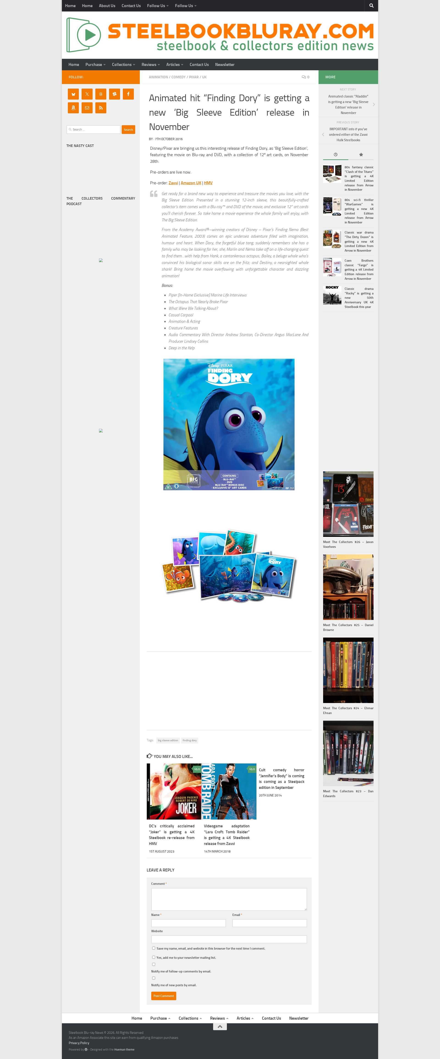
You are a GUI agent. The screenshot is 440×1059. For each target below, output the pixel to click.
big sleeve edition (168, 740)
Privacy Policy (79, 1043)
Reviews (149, 64)
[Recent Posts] (335, 155)
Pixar (194, 77)
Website (157, 931)
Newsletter (225, 64)
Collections (122, 64)
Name (156, 915)
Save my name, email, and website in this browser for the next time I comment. (211, 948)
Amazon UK (191, 182)
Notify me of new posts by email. (173, 985)
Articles (173, 64)
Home (70, 5)
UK (204, 77)
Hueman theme (124, 1049)
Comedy (178, 77)
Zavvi (173, 182)
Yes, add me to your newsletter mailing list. (186, 958)
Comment (159, 884)
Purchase (93, 64)
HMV (208, 182)
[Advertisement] (229, 691)
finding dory (190, 740)
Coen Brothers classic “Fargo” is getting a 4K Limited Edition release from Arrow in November (359, 269)
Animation (158, 77)
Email (237, 915)
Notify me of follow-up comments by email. (181, 971)
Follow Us (156, 5)
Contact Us (131, 5)
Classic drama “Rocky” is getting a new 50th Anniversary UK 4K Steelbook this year (359, 298)
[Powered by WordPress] (86, 1049)
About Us (107, 5)
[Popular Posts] (361, 155)
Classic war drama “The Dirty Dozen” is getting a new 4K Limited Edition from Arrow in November (359, 241)
